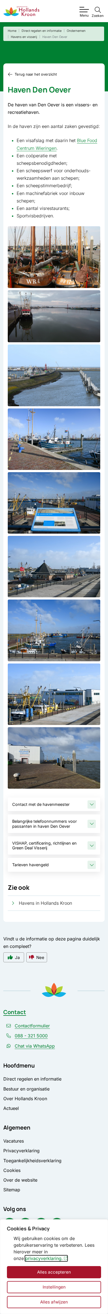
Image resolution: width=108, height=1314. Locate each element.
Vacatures (13, 1141)
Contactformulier (32, 1025)
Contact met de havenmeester (41, 804)
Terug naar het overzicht (36, 74)
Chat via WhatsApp (35, 1046)
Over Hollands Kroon (25, 1098)
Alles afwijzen (54, 1302)
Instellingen (54, 1287)
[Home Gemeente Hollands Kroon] (21, 11)
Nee (40, 957)
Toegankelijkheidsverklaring (32, 1160)
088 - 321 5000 (31, 1035)
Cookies (11, 1170)
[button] (54, 257)
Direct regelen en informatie (32, 1079)
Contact (14, 1012)
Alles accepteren (54, 1272)
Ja (17, 957)
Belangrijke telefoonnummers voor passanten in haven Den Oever (44, 823)
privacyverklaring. (44, 1258)
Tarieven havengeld (30, 864)
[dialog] (54, 1266)
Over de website (20, 1180)
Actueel (11, 1108)
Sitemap (11, 1189)
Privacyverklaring (21, 1150)
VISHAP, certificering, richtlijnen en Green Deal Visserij (44, 845)
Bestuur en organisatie (26, 1089)
